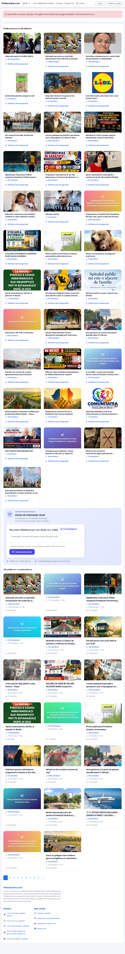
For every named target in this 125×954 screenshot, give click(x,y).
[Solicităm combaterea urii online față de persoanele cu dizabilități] (103, 51)
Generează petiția (23, 552)
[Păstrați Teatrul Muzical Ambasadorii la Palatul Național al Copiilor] (62, 366)
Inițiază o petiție (114, 3)
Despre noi (69, 3)
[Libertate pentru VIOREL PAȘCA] (22, 50)
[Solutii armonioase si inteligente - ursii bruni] (103, 248)
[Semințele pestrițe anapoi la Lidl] (22, 89)
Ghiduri (7, 908)
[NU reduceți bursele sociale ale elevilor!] (22, 130)
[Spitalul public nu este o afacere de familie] (103, 288)
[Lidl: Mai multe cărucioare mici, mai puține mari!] (103, 90)
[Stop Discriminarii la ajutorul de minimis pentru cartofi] (62, 90)
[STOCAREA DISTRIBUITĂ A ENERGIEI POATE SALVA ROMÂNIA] (22, 248)
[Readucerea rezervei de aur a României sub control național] (62, 406)
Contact (59, 3)
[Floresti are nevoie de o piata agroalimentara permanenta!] (22, 366)
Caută (81, 3)
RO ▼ (28, 3)
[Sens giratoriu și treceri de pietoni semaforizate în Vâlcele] (103, 327)
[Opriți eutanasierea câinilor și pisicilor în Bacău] (22, 288)
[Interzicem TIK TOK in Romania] (22, 326)
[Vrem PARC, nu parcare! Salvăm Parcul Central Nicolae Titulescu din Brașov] (103, 366)
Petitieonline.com (10, 3)
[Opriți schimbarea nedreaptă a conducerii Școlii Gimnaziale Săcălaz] (103, 169)
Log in (100, 3)
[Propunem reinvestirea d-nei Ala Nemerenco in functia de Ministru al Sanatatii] (62, 169)
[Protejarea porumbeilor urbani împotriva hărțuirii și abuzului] (62, 445)
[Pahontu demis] (62, 208)
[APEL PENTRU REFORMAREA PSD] (22, 444)
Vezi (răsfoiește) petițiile (43, 3)
